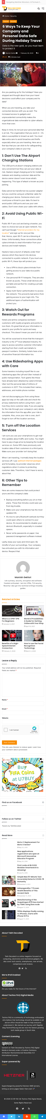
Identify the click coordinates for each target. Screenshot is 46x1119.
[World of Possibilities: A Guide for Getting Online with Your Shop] (34, 610)
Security (13, 16)
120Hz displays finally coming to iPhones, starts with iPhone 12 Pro (30, 913)
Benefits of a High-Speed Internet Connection (10, 645)
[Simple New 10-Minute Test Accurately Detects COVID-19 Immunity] (8, 880)
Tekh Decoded (16, 1048)
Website (5, 718)
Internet (5, 21)
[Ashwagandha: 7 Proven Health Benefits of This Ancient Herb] (8, 891)
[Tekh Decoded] (11, 8)
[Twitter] (23, 968)
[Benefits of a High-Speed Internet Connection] (12, 635)
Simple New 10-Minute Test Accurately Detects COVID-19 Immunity (30, 879)
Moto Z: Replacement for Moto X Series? (28, 843)
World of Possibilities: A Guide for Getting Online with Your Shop (34, 621)
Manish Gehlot (11, 53)
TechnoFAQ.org (12, 1028)
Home (6, 16)
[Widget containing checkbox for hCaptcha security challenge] (20, 729)
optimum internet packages (29, 461)
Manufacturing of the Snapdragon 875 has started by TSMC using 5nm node (30, 902)
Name (5, 700)
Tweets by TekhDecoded (11, 826)
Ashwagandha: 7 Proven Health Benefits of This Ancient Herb (28, 890)
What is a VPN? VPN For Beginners (10, 620)
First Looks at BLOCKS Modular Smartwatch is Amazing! (28, 867)
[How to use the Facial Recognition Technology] (34, 635)
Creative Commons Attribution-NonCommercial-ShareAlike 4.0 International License (19, 1052)
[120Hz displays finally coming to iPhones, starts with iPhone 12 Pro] (8, 914)
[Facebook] (20, 968)
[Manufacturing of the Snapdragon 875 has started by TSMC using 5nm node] (8, 903)
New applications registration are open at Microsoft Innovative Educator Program (28, 855)
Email (5, 709)
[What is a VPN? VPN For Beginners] (12, 610)
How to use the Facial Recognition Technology (33, 645)
